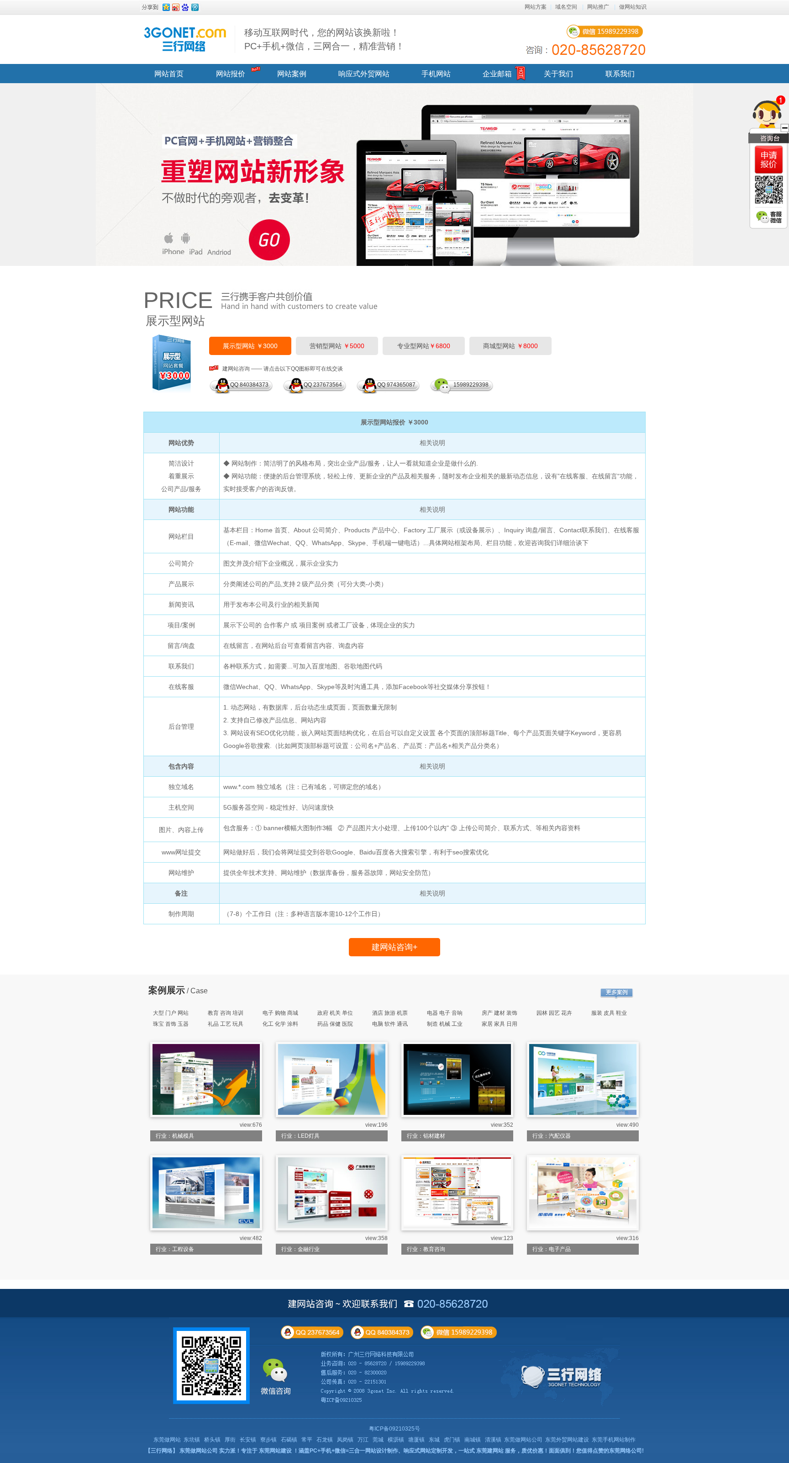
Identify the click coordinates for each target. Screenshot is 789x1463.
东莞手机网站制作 (614, 1439)
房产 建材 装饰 (499, 1013)
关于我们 (558, 74)
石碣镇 (289, 1439)
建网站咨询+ (395, 947)
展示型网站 (175, 321)
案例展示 (166, 990)
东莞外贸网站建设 (567, 1439)
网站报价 (230, 74)
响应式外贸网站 (363, 74)
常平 (306, 1439)
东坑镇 (192, 1439)
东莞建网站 (490, 1450)
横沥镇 (396, 1439)
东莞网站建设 (275, 1450)
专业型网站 (423, 346)
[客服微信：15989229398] (769, 217)
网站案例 (291, 74)
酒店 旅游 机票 (390, 1013)
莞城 (378, 1439)
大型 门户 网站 (171, 1013)
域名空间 (566, 7)
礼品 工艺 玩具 (225, 1024)
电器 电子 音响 (445, 1013)
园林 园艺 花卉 (554, 1013)
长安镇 (248, 1439)
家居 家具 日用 (499, 1024)
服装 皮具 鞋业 (609, 1013)
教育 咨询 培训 (225, 1013)
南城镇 (472, 1439)
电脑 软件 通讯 (390, 1024)
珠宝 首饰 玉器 (171, 1024)
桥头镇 (212, 1439)
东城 (434, 1439)
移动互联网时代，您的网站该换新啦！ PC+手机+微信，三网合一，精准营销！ (324, 39)
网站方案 (536, 7)
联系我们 (620, 74)
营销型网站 (337, 346)
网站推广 (598, 7)
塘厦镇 (416, 1439)
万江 (363, 1439)
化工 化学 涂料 (280, 1024)
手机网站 (436, 74)
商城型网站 (510, 346)
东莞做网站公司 (523, 1439)
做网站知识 (633, 7)
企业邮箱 (497, 74)
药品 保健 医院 (335, 1024)
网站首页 (169, 74)
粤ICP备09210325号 (394, 1429)
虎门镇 (452, 1439)
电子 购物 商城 (280, 1013)
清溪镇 (493, 1439)
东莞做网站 (167, 1439)
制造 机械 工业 (445, 1024)
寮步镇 (268, 1439)
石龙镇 (324, 1439)
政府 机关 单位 (335, 1013)
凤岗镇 (345, 1439)
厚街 (230, 1439)
